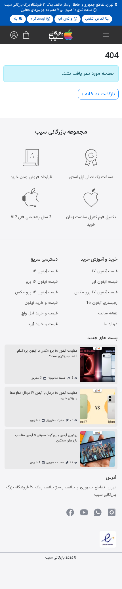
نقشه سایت (107, 313)
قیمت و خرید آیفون (41, 303)
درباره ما (110, 324)
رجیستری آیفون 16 (101, 303)
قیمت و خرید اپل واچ (39, 313)
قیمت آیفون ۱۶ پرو (42, 282)
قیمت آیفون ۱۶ (45, 271)
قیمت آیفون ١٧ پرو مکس (95, 292)
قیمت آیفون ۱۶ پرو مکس (36, 292)
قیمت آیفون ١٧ (104, 271)
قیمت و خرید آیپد (43, 324)
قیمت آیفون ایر (104, 282)
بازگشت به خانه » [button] (98, 94)
